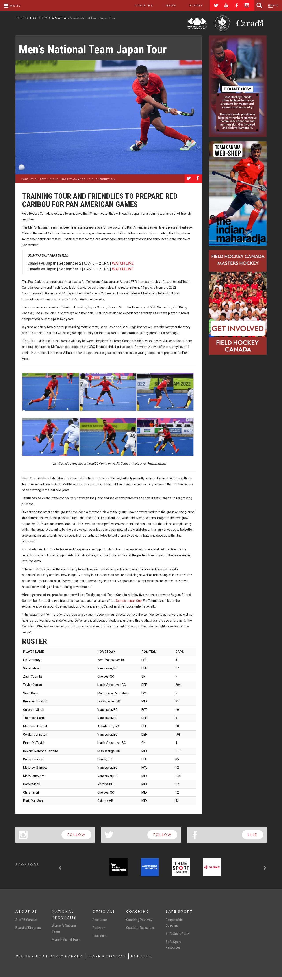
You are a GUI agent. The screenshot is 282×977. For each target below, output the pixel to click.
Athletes (144, 5)
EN (270, 5)
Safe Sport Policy (178, 933)
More (15, 5)
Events (196, 5)
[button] (60, 868)
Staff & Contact (26, 920)
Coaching (137, 912)
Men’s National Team (66, 939)
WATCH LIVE (122, 263)
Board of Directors (28, 927)
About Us (26, 912)
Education (99, 936)
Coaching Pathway (139, 920)
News (171, 5)
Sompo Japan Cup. (129, 600)
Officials (104, 912)
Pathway (99, 927)
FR (276, 5)
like (253, 835)
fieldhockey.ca (102, 179)
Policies (141, 956)
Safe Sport (179, 912)
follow (76, 835)
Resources (100, 920)
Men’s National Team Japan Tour (93, 49)
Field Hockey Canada (41, 18)
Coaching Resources (140, 927)
